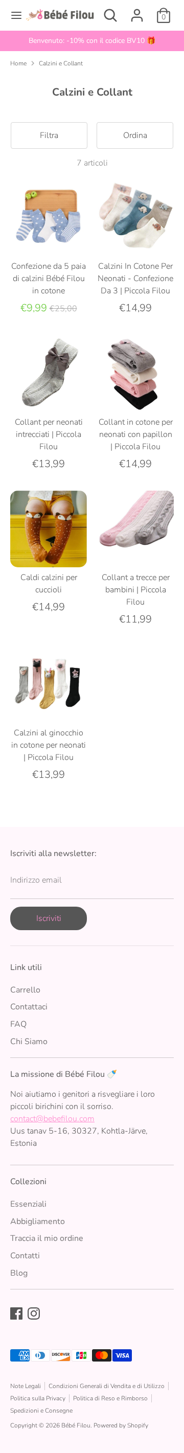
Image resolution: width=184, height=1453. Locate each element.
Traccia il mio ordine (46, 1238)
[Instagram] (34, 1313)
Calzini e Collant (61, 63)
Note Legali (25, 1386)
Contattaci (29, 1006)
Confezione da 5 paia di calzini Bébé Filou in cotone (48, 278)
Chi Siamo (29, 1041)
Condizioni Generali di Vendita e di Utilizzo (107, 1386)
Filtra (49, 135)
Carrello (25, 990)
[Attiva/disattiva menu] (12, 15)
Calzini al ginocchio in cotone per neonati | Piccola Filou (48, 745)
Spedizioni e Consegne (41, 1410)
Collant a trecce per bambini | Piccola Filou (136, 590)
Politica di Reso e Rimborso (110, 1398)
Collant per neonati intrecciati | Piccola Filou (49, 434)
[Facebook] (16, 1313)
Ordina (135, 135)
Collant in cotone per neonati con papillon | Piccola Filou (136, 434)
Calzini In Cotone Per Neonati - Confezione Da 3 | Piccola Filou (135, 278)
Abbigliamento (37, 1221)
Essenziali (28, 1204)
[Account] (137, 11)
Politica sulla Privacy (37, 1398)
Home (18, 63)
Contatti (25, 1255)
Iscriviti (48, 918)
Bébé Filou (75, 1425)
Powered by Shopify (121, 1425)
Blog (19, 1273)
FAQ (18, 1024)
